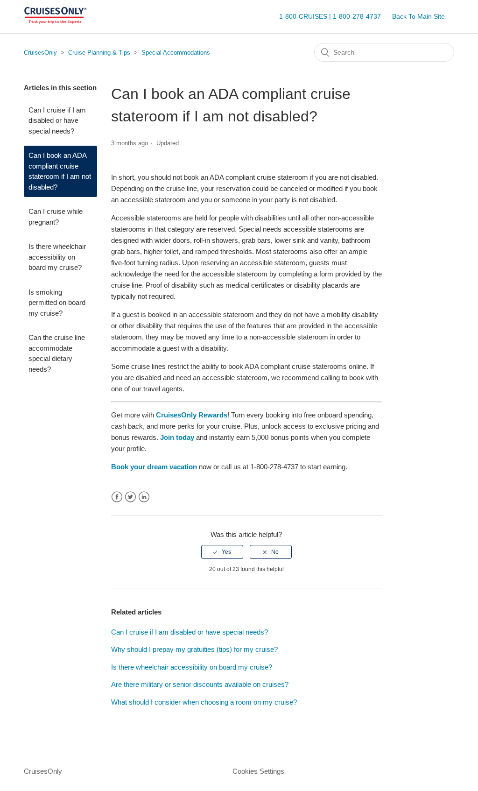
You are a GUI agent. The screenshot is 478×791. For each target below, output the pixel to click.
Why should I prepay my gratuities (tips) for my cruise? (194, 649)
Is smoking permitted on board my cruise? (56, 302)
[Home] (55, 21)
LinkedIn (144, 497)
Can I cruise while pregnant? (55, 216)
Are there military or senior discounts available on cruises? (199, 684)
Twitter (130, 497)
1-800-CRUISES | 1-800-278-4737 (330, 16)
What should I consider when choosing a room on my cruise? (204, 702)
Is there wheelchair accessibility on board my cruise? (57, 256)
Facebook (117, 497)
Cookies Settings (258, 771)
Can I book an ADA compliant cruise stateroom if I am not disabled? (59, 171)
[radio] (222, 552)
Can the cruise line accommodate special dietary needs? (56, 353)
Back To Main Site (418, 16)
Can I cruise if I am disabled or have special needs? (57, 120)
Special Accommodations (175, 52)
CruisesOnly (40, 52)
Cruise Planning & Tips (99, 52)
